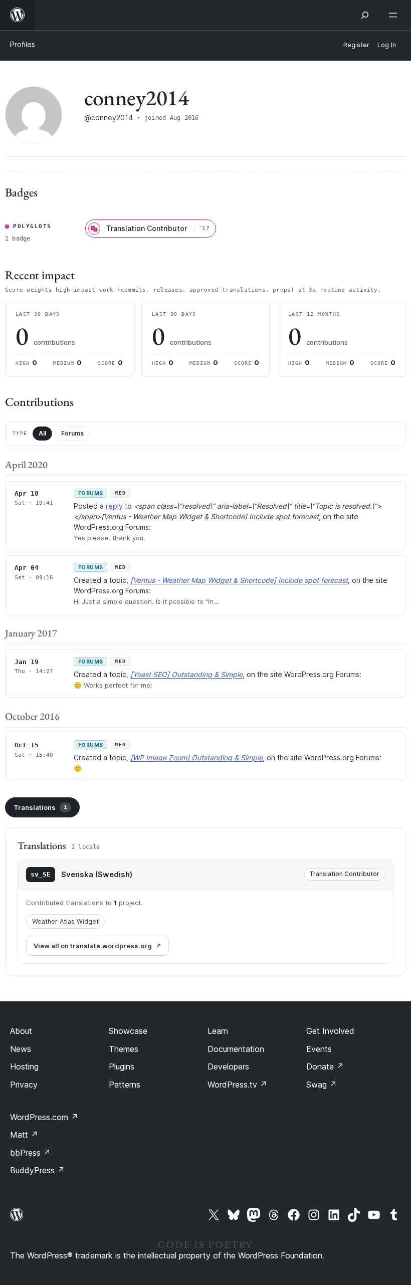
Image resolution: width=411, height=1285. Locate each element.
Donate (325, 1066)
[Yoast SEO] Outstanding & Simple (186, 674)
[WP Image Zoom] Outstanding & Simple (196, 757)
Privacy (24, 1085)
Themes (123, 1049)
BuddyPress (37, 1170)
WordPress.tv (237, 1085)
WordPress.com (44, 1117)
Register (356, 45)
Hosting (24, 1066)
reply (114, 506)
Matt (24, 1135)
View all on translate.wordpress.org (93, 946)
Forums (72, 433)
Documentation (236, 1049)
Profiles (22, 44)
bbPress (30, 1153)
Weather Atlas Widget (65, 921)
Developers (228, 1066)
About (21, 1031)
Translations (40, 807)
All (42, 433)
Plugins (121, 1066)
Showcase (128, 1031)
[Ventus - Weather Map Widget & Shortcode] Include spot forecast (239, 580)
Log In (386, 45)
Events (319, 1049)
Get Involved (330, 1031)
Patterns (124, 1085)
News (20, 1049)
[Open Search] (365, 15)
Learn (218, 1031)
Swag (321, 1085)
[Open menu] (395, 15)
